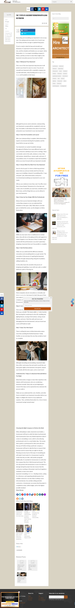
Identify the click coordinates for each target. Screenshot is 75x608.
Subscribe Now (37, 308)
